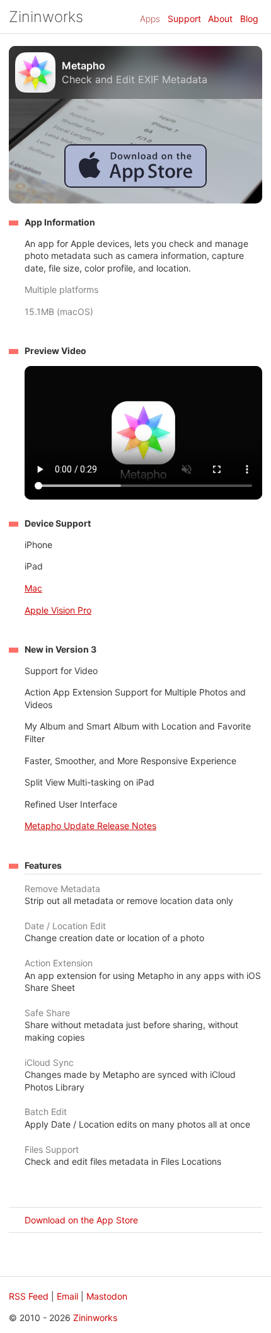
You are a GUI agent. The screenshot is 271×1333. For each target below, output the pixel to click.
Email (67, 1296)
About (220, 18)
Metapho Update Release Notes (90, 825)
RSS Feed (29, 1296)
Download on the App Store (81, 1220)
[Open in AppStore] (135, 184)
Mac (33, 588)
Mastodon (106, 1296)
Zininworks (46, 17)
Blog (249, 18)
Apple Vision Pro (58, 610)
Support (184, 18)
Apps (150, 18)
